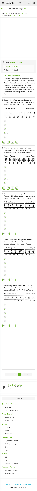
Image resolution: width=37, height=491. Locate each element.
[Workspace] (12, 142)
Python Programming (12, 441)
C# (11, 447)
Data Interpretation (11, 410)
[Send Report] (16, 142)
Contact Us (9, 484)
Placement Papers (11, 470)
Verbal (7, 431)
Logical (7, 427)
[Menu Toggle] (3, 3)
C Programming (10, 444)
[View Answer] (3, 142)
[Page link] (6, 374)
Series (26, 13)
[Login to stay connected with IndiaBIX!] (34, 3)
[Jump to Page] (9, 374)
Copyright (18, 484)
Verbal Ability (9, 417)
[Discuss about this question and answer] (8, 142)
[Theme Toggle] (29, 3)
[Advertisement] (18, 38)
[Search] (20, 3)
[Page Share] (25, 3)
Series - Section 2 (12, 70)
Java (6, 450)
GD (6, 457)
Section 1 (7, 15)
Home (3, 13)
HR (6, 460)
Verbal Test (9, 420)
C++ (6, 447)
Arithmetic (8, 407)
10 (27, 374)
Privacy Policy (26, 484)
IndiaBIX (10, 3)
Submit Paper (9, 473)
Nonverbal (8, 434)
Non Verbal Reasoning (14, 13)
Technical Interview (11, 463)
